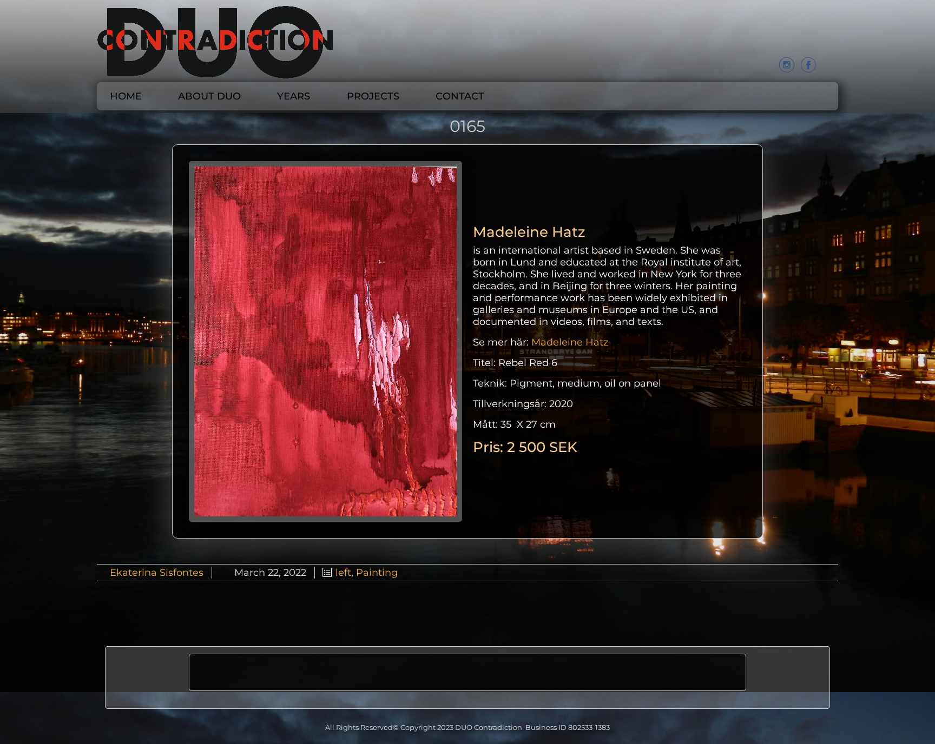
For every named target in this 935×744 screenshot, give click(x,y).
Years (293, 96)
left (343, 573)
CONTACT (460, 96)
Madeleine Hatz (569, 342)
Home (126, 96)
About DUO (209, 96)
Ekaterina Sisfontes (156, 573)
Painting (377, 573)
